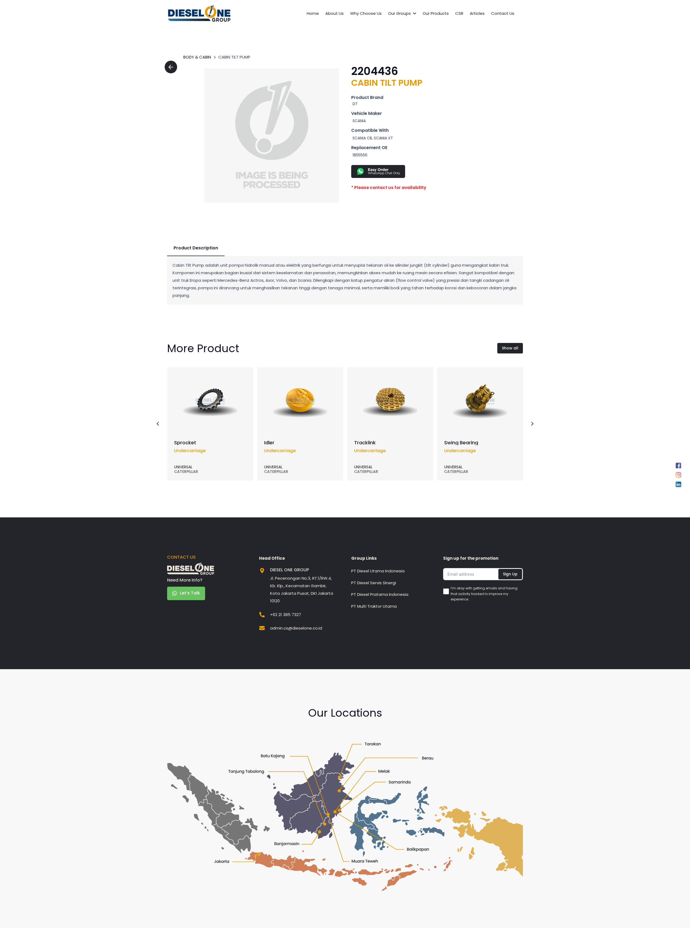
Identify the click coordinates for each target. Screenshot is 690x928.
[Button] (171, 67)
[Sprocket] (210, 377)
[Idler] (300, 377)
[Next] (532, 424)
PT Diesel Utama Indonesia (378, 571)
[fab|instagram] (678, 476)
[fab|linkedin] (678, 486)
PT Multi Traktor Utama (374, 606)
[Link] (272, 135)
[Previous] (158, 424)
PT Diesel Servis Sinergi (373, 583)
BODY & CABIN (197, 57)
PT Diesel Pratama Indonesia (379, 594)
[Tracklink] (390, 377)
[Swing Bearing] (480, 377)
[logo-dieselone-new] (199, 13)
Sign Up (510, 574)
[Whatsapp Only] (429, 171)
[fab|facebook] (678, 467)
